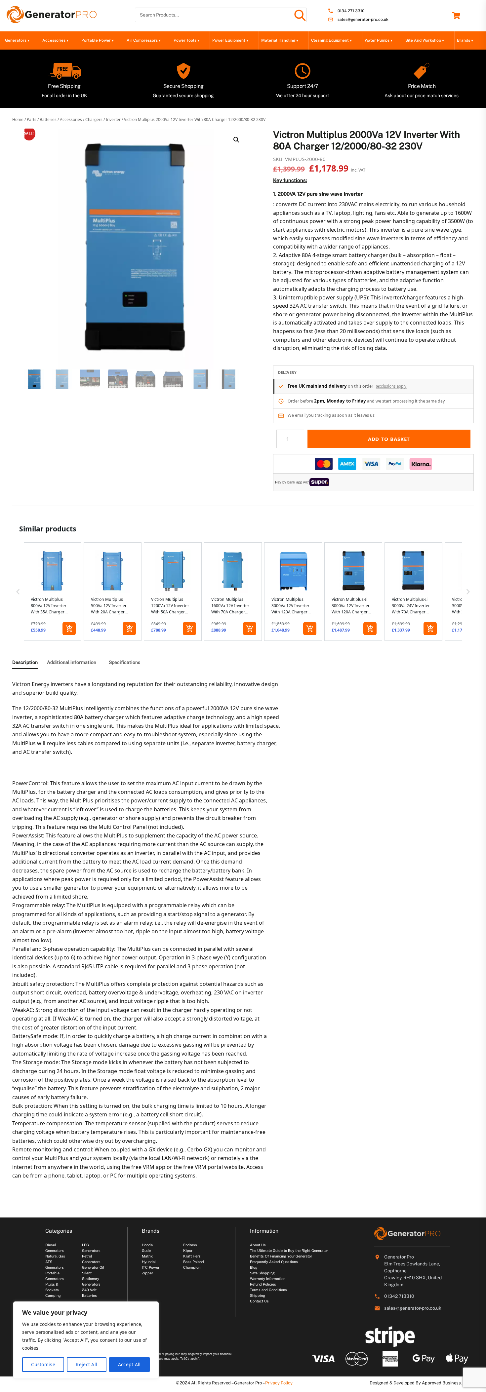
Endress (190, 1245)
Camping (53, 1295)
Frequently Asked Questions (274, 1262)
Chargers (93, 119)
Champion (191, 1267)
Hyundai (149, 1262)
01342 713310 (399, 1296)
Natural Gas (55, 1256)
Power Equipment (230, 40)
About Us (258, 1245)
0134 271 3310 (351, 11)
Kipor (187, 1251)
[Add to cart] (69, 628)
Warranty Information (267, 1279)
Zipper (147, 1273)
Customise (43, 1364)
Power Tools (186, 40)
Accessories (55, 40)
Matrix (147, 1256)
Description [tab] (25, 662)
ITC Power (150, 1267)
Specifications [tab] (124, 662)
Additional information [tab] (71, 662)
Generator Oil (93, 1267)
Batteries (48, 119)
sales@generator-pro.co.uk (363, 20)
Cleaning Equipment (331, 40)
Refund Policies (263, 1284)
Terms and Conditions (268, 1290)
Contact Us (259, 1301)
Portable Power (97, 40)
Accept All (129, 1364)
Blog (254, 1267)
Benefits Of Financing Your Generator (281, 1256)
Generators (17, 40)
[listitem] (52, 591)
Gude (146, 1251)
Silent (87, 1273)
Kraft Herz (191, 1256)
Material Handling (279, 40)
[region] (86, 1340)
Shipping (257, 1295)
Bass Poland (193, 1262)
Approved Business (441, 1382)
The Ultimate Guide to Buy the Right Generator (289, 1251)
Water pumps (378, 40)
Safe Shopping (262, 1273)
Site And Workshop (424, 40)
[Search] (299, 15)
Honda (147, 1245)
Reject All (86, 1364)
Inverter (113, 119)
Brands (465, 40)
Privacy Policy (279, 1382)
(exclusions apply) (391, 386)
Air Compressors (144, 40)
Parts (31, 119)
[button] (236, 140)
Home (17, 119)
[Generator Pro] (52, 20)
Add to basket (389, 439)
